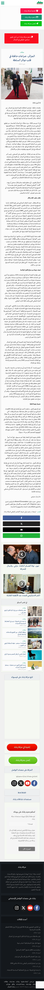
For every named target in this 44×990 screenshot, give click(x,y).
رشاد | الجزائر (11, 987)
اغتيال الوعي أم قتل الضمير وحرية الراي (15, 654)
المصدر (39, 512)
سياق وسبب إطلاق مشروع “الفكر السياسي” (28, 950)
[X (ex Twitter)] (21, 783)
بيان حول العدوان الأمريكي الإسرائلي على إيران (27, 957)
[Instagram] (14, 783)
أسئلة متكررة (24, 982)
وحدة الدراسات (20, 984)
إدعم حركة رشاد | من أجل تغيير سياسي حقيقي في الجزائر (20, 38)
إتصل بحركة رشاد (30, 23)
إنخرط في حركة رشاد (22, 747)
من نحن (32, 982)
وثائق (13, 984)
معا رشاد (12, 982)
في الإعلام (35, 984)
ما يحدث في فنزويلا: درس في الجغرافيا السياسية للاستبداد (23, 970)
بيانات (17, 982)
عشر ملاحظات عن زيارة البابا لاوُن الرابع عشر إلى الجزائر (24, 936)
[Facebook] (34, 783)
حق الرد (8, 984)
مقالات (22, 52)
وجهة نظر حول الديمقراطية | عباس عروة (28, 943)
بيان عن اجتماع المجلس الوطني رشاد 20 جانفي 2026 (25, 963)
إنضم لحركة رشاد (30, 11)
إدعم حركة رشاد (30, 17)
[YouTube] (28, 783)
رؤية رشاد (28, 984)
